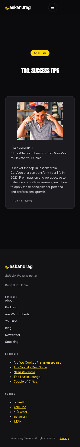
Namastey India (24, 372)
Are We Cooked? (17, 314)
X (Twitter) (21, 412)
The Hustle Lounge (27, 377)
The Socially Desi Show (30, 367)
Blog (8, 328)
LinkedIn (19, 402)
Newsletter (12, 335)
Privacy (64, 438)
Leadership (21, 147)
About (9, 300)
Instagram (20, 416)
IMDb (17, 421)
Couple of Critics (25, 381)
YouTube (11, 321)
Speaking (12, 341)
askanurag (18, 7)
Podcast (11, 307)
